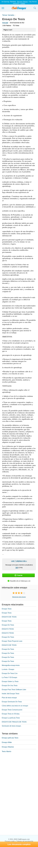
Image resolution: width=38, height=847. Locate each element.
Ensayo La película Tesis (11, 718)
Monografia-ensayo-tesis (11, 665)
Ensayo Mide (7, 742)
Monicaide (5, 23)
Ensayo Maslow (8, 747)
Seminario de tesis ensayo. (11, 726)
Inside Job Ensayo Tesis (10, 693)
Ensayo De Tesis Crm (9, 673)
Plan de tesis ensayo (9, 697)
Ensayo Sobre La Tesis (10, 681)
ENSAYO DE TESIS (9, 617)
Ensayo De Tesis (8, 625)
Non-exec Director (22, 1)
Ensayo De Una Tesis (9, 685)
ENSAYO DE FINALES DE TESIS (14, 722)
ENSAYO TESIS (8, 629)
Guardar (19, 575)
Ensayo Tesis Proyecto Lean (12, 641)
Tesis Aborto (6, 751)
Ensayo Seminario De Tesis (12, 702)
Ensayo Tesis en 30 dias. (11, 714)
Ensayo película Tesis (10, 738)
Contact (22, 3)
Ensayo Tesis (6, 609)
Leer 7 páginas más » (19, 561)
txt (17, 567)
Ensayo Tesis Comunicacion (12, 710)
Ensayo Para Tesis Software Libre (14, 689)
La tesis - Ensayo (8, 669)
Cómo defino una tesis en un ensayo (15, 706)
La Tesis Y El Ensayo (9, 677)
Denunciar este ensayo (19, 597)
